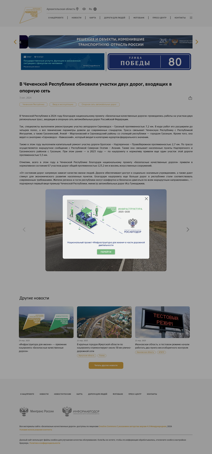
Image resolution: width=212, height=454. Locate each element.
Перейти (106, 252)
